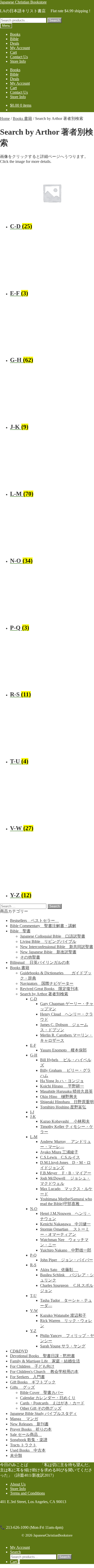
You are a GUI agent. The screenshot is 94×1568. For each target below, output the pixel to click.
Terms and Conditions (27, 1493)
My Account (20, 48)
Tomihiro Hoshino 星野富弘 (63, 1107)
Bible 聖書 (20, 931)
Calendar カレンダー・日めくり (47, 1398)
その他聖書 (30, 957)
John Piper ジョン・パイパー (66, 1260)
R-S (33, 1265)
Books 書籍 (22, 118)
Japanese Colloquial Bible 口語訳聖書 (52, 936)
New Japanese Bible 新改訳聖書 (48, 952)
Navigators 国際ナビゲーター (46, 983)
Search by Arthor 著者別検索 (44, 994)
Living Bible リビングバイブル (48, 941)
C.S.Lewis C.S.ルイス (60, 1157)
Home (5, 118)
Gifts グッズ (22, 1387)
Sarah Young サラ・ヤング (62, 1346)
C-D (33, 999)
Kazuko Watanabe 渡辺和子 (63, 1315)
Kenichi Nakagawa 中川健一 (65, 1224)
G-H (33, 1055)
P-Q (33, 1255)
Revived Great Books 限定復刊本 (49, 989)
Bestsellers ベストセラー (34, 920)
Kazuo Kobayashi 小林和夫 (65, 1121)
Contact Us (19, 57)
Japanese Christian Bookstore (23, 2)
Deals (14, 43)
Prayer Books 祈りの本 (31, 1429)
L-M (33, 1137)
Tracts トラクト (23, 1445)
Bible (14, 39)
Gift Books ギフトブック (33, 1382)
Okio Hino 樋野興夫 (58, 1096)
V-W (34, 1310)
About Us (18, 1484)
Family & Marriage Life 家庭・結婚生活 (45, 1361)
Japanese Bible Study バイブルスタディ (43, 1413)
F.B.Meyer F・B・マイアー (65, 1173)
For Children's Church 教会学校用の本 (44, 1371)
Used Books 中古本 (28, 1450)
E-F (33, 1045)
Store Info (18, 61)
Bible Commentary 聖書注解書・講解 (43, 926)
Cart (13, 52)
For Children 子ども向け (32, 1366)
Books (15, 34)
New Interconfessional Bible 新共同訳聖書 (56, 947)
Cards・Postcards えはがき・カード (52, 1403)
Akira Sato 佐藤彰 (59, 1270)
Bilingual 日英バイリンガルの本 (40, 962)
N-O (33, 1209)
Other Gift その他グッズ (40, 1408)
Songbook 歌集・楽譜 (28, 1440)
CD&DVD (19, 1351)
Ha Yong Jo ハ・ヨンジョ (62, 1081)
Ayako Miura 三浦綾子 (59, 1152)
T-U (33, 1296)
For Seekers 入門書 (27, 1377)
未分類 (16, 1455)
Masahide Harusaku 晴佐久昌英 (66, 1091)
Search (54, 20)
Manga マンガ (24, 1419)
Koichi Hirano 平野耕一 (62, 1086)
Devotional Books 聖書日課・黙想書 (42, 1356)
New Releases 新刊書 (29, 1424)
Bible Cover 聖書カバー (41, 1392)
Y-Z (33, 1331)
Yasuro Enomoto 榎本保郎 (63, 1050)
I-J (32, 1112)
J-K (33, 1116)
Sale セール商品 (26, 1434)
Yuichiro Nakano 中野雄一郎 (65, 1250)
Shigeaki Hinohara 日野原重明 (67, 1102)
